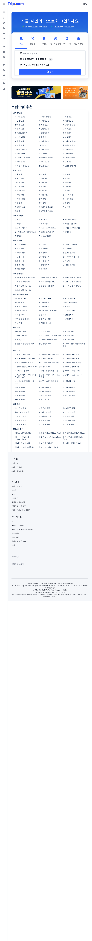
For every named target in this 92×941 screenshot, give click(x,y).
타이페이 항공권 (21, 149)
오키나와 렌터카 (21, 253)
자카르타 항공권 (69, 157)
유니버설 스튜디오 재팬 (71, 228)
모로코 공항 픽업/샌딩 (23, 290)
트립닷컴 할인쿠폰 (70, 166)
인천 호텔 (66, 174)
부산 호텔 (42, 174)
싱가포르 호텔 (68, 195)
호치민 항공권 (68, 121)
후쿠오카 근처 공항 (22, 412)
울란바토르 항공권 (70, 145)
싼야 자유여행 (20, 400)
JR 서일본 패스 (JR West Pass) (74, 433)
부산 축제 (18, 323)
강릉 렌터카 (43, 269)
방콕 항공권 (43, 125)
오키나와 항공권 (45, 117)
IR (12, 521)
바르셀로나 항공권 (70, 141)
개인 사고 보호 (44, 331)
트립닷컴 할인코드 (46, 211)
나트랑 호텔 (19, 195)
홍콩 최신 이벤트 (45, 319)
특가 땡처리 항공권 (22, 166)
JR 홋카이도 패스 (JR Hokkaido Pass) (23, 438)
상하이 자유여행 (69, 391)
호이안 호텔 (43, 195)
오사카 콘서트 (44, 306)
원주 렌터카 (67, 261)
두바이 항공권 (44, 141)
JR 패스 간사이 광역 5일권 (25, 447)
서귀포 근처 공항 (69, 412)
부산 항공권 (67, 162)
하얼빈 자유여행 (45, 391)
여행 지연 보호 (68, 331)
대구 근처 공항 (20, 424)
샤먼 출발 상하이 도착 (71, 358)
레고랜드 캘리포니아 (46, 232)
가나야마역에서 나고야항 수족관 (25, 382)
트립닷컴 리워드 (18, 525)
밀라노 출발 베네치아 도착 (25, 358)
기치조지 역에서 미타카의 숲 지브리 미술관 (26, 376)
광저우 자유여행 (69, 395)
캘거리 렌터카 (44, 261)
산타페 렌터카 (20, 269)
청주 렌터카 (19, 265)
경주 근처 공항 (44, 424)
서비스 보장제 (17, 467)
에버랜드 (18, 224)
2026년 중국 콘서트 (70, 302)
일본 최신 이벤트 (21, 306)
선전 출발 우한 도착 (46, 358)
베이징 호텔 (43, 182)
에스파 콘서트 (44, 302)
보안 (13, 545)
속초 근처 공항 (44, 420)
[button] (4, 4)
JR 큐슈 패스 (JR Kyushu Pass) (50, 437)
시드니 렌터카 (44, 265)
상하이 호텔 (43, 178)
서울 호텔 (18, 174)
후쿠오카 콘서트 (69, 298)
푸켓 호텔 (66, 203)
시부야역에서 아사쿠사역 (48, 371)
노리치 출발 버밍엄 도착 (24, 362)
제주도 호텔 (19, 178)
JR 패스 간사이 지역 (22, 443)
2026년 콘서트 (20, 298)
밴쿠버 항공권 (20, 153)
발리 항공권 (19, 125)
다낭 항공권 (19, 121)
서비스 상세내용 (18, 471)
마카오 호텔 (19, 182)
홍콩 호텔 (66, 178)
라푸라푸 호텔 (20, 207)
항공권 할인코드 (45, 166)
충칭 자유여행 (20, 391)
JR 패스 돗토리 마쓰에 (47, 443)
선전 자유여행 (20, 395)
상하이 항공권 (68, 149)
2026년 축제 (19, 302)
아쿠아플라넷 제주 (70, 224)
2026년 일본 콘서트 (22, 319)
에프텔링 (18, 236)
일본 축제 (42, 315)
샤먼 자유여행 (20, 387)
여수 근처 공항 (68, 424)
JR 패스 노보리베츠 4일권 (48, 447)
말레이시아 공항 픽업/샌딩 (25, 277)
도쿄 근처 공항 (20, 416)
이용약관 (15, 498)
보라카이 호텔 (68, 199)
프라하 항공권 (68, 153)
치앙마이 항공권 (69, 125)
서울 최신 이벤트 (45, 298)
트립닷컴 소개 (17, 486)
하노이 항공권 (44, 121)
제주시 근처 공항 (45, 412)
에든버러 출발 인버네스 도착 (26, 367)
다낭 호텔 (66, 191)
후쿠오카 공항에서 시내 (71, 367)
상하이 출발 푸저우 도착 (72, 362)
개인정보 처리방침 (18, 502)
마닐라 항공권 (44, 129)
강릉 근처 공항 (20, 420)
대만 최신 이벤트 (69, 311)
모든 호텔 (15, 537)
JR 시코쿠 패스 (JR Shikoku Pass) (73, 438)
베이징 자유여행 (69, 381)
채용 (13, 494)
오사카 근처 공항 (69, 408)
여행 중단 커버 (68, 340)
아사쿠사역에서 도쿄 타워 (48, 381)
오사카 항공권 (20, 117)
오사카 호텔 (67, 186)
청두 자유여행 (44, 400)
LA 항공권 (42, 145)
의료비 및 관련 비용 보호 (48, 340)
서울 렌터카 (43, 248)
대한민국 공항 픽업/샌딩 (48, 277)
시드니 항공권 (44, 133)
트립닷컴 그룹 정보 (19, 506)
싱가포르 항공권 (21, 133)
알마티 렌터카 (44, 257)
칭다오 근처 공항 (69, 420)
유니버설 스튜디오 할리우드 (25, 232)
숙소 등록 (66, 207)
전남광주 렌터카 (69, 253)
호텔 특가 (18, 211)
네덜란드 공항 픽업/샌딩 (72, 277)
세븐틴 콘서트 (68, 315)
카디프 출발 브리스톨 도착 (49, 362)
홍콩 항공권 (67, 133)
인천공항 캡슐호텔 (46, 207)
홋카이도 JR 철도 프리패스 (73, 443)
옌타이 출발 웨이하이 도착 (49, 354)
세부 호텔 (18, 203)
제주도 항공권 (44, 162)
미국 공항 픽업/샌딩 (22, 282)
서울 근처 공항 (44, 408)
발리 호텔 (42, 203)
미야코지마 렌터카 (70, 244)
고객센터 (15, 463)
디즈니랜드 (67, 232)
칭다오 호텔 (19, 186)
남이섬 (17, 220)
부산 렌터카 (19, 248)
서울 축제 (66, 306)
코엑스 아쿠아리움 (70, 220)
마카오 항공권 (20, 137)
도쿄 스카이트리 (21, 228)
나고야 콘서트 (68, 319)
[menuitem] (3, 12)
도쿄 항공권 (67, 117)
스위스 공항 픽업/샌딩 (47, 282)
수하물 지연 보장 (21, 335)
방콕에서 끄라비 (45, 367)
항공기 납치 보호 (45, 344)
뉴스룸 (14, 490)
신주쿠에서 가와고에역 (71, 371)
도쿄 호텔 (42, 186)
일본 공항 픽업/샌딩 (46, 286)
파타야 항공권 (20, 162)
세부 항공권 (67, 129)
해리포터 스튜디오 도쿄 (48, 228)
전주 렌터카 (43, 253)
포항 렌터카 (19, 261)
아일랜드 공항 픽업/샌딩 (72, 282)
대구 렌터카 (19, 257)
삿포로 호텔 (43, 191)
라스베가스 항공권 (46, 157)
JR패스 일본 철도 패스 (23, 433)
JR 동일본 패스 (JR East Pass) (50, 433)
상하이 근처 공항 (45, 416)
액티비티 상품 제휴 (19, 541)
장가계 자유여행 (69, 387)
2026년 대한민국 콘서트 (48, 311)
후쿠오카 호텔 (20, 191)
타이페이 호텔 (20, 199)
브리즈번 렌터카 (69, 265)
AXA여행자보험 (20, 331)
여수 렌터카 (67, 248)
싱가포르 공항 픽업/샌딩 (72, 286)
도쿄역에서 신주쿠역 (23, 371)
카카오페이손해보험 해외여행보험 (74, 345)
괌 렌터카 (42, 244)
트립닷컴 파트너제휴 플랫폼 (22, 529)
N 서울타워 (43, 220)
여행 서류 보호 (68, 335)
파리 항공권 (67, 137)
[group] (34, 26)
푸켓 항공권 (19, 129)
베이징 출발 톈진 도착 (71, 354)
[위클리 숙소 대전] (77, 92)
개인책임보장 (20, 340)
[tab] (21, 41)
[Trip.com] (16, 4)
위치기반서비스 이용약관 (21, 510)
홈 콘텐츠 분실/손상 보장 (24, 344)
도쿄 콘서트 (19, 315)
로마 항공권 (43, 153)
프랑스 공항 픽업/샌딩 (23, 286)
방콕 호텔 (42, 199)
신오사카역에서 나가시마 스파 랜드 (49, 376)
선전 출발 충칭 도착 (22, 354)
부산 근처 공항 (20, 408)
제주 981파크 (44, 224)
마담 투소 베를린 (45, 236)
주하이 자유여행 (45, 387)
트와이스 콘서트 (21, 311)
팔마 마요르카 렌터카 (71, 257)
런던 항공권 (19, 145)
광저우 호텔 (67, 182)
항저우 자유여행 (45, 395)
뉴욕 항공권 (19, 141)
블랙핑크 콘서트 (45, 323)
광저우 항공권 (44, 149)
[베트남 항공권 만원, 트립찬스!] (36, 92)
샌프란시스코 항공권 (23, 157)
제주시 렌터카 (20, 244)
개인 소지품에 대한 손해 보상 (50, 335)
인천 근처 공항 (68, 416)
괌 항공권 (42, 137)
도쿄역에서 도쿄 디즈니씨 (72, 375)
